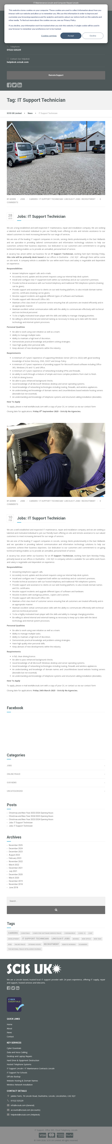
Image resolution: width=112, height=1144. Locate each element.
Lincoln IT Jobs (72, 199)
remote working (69, 944)
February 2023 (15, 858)
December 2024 (16, 848)
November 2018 (16, 884)
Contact (10, 1036)
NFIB (9, 944)
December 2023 (16, 852)
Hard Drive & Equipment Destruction (23, 1060)
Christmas (25, 933)
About (9, 1028)
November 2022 (16, 861)
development (13, 939)
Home (9, 1024)
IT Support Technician (51, 199)
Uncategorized (15, 791)
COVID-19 (81, 933)
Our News (12, 782)
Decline (93, 36)
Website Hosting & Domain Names (22, 1080)
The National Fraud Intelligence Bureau (24, 949)
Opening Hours (34, 944)
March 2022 (14, 865)
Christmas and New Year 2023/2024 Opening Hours (31, 819)
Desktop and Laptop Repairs (19, 1056)
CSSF (90, 933)
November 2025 (16, 845)
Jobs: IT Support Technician (41, 216)
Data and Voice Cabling (17, 1052)
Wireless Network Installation (20, 1084)
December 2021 (16, 868)
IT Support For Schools (17, 1072)
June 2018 (13, 887)
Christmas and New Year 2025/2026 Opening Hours (31, 813)
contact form (90, 406)
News (9, 1032)
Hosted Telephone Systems (19, 1064)
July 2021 (13, 871)
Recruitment (88, 199)
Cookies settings (49, 36)
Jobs (22, 199)
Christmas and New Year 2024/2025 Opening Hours (31, 816)
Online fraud (20, 944)
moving (76, 939)
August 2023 (14, 855)
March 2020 (14, 878)
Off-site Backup (13, 1076)
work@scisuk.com (36, 406)
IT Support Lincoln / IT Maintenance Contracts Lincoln (30, 1068)
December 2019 (16, 881)
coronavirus (69, 933)
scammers (83, 944)
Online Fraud (13, 774)
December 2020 (16, 874)
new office (86, 939)
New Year (97, 939)
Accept (71, 36)
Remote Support (56, 75)
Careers (33, 199)
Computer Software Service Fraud (47, 933)
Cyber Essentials (14, 1048)
